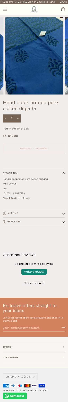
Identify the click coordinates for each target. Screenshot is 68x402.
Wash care (14, 221)
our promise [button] (10, 357)
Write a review (34, 272)
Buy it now (34, 160)
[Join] (62, 327)
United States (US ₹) (19, 376)
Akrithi (10, 390)
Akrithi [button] (7, 347)
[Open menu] (8, 9)
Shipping (12, 213)
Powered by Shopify (35, 390)
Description (10, 173)
